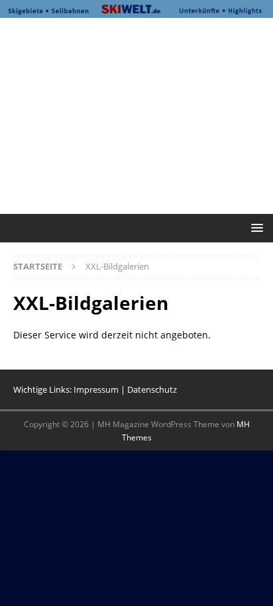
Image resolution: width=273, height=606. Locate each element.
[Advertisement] (143, 114)
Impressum (96, 389)
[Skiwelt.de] (136, 9)
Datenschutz (152, 389)
